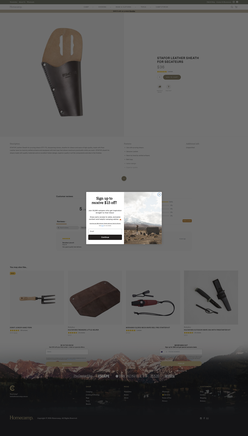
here (102, 225)
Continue (105, 237)
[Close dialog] (159, 194)
